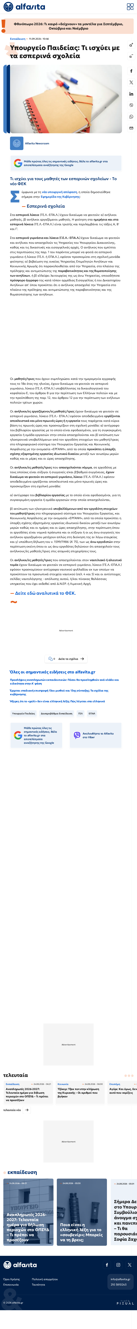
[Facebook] (131, 71)
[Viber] (131, 105)
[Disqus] (68, 802)
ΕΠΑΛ (92, 713)
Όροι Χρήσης (11, 1279)
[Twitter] (131, 82)
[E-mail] (131, 128)
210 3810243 (118, 1284)
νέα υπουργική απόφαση (59, 192)
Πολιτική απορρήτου (45, 1279)
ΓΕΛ (80, 713)
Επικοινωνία (11, 1284)
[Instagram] (118, 1265)
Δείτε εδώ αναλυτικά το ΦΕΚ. (45, 593)
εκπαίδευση (22, 1172)
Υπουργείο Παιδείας (23, 713)
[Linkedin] (131, 94)
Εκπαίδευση (17, 38)
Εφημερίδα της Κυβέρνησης (60, 197)
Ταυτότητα (38, 1284)
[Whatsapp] (131, 117)
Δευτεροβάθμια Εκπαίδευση (56, 713)
